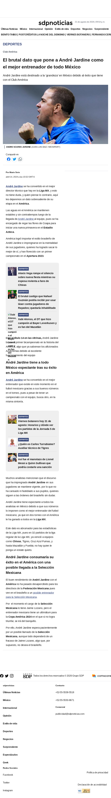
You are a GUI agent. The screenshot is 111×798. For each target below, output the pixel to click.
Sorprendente (101, 29)
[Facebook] (9, 159)
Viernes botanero (78, 34)
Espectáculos (10, 755)
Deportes (75, 29)
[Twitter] (14, 159)
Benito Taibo (9, 34)
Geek (5, 762)
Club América (10, 52)
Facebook (8, 775)
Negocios (87, 29)
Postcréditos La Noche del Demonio (42, 34)
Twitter (6, 782)
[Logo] (55, 23)
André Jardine (26, 219)
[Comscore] (101, 675)
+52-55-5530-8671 (65, 700)
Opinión (49, 29)
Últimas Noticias (9, 29)
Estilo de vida (62, 29)
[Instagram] (11, 676)
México (23, 29)
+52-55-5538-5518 (65, 692)
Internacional (36, 29)
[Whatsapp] (20, 159)
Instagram (8, 790)
